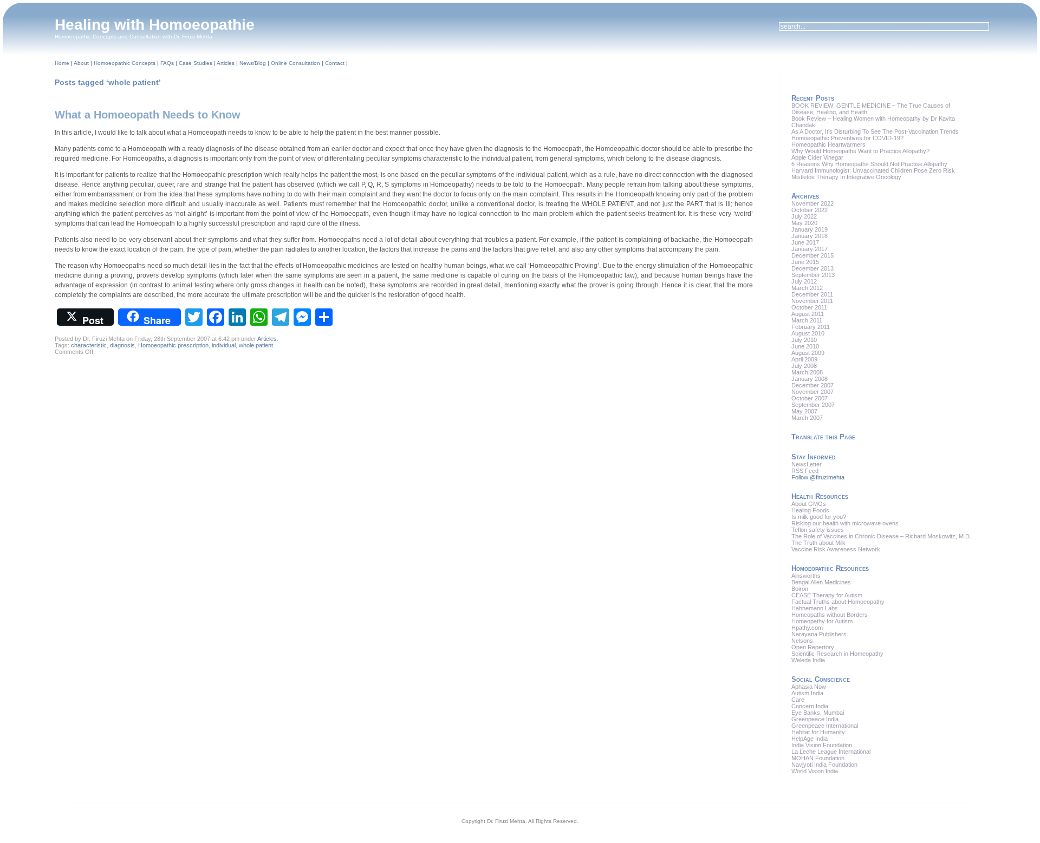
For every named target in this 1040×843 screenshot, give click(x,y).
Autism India (807, 693)
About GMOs (808, 503)
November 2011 (812, 301)
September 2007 (813, 404)
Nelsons (802, 640)
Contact (334, 63)
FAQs (167, 63)
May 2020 (804, 223)
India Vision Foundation (821, 745)
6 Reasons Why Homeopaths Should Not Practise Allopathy (869, 164)
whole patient (256, 345)
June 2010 (805, 346)
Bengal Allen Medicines (821, 582)
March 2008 (807, 372)
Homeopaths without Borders (829, 614)
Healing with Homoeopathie (155, 24)
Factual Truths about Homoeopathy (838, 601)
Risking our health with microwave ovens (845, 523)
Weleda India (808, 660)
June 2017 (805, 242)
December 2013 (812, 268)
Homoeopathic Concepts (124, 63)
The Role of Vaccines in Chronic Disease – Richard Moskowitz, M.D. (881, 536)
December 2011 (812, 294)
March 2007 (807, 417)
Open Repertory (812, 647)
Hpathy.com (807, 627)
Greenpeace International (824, 725)
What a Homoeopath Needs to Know (147, 115)
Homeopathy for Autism (822, 621)
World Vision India (814, 771)
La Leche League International (830, 751)
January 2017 (809, 249)
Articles (226, 63)
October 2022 (809, 210)
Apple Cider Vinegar (817, 157)
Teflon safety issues (817, 529)
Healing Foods (810, 510)
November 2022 (812, 203)
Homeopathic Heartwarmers (828, 144)
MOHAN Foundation (817, 758)
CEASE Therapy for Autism (826, 595)
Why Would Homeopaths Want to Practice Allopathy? (860, 151)
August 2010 (807, 333)
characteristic (89, 345)
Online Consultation (295, 63)
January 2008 (809, 379)
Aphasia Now (808, 686)
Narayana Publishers (819, 634)
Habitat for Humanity (818, 732)
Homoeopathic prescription (173, 345)
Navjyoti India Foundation (824, 764)
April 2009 (804, 359)
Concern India (809, 706)
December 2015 (812, 255)
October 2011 (809, 307)
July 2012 (804, 281)
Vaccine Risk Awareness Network (835, 549)
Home (62, 63)
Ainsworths (806, 575)
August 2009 (807, 353)
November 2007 (812, 391)
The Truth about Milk (818, 542)
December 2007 (812, 385)
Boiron (799, 588)
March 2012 (807, 288)
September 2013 (813, 275)
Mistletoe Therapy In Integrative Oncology (846, 177)
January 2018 (809, 236)
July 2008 (804, 366)
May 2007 (804, 411)
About (81, 63)
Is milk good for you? (818, 516)
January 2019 (809, 229)
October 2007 (809, 398)
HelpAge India (809, 738)
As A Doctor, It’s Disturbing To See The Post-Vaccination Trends (875, 131)
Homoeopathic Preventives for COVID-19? (847, 138)
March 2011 (806, 320)
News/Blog (252, 63)
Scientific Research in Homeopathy (837, 653)
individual (224, 345)
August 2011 (807, 314)
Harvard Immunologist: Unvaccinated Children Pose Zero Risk (873, 170)
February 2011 (810, 327)
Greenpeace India (814, 719)
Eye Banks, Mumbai (817, 712)
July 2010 (804, 340)
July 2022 (804, 216)
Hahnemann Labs (814, 608)
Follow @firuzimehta (817, 477)
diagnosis (122, 345)
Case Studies (195, 63)
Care (797, 699)
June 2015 (805, 262)
